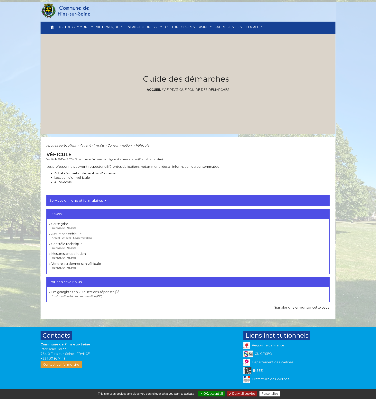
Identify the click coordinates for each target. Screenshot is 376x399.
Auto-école (63, 182)
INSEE (258, 371)
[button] (52, 28)
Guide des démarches (209, 90)
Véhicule (142, 145)
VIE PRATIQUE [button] (108, 27)
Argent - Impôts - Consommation (106, 145)
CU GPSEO (263, 354)
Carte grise (59, 224)
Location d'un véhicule (72, 177)
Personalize (269, 393)
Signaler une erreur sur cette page (302, 307)
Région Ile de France (268, 345)
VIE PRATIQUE (175, 90)
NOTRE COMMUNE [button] (74, 27)
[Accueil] (66, 11)
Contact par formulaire (61, 364)
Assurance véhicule (66, 234)
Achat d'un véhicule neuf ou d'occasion (85, 173)
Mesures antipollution (68, 254)
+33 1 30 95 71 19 (53, 358)
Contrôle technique (66, 244)
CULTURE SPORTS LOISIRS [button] (187, 27)
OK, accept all (213, 393)
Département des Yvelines (272, 362)
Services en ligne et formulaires (77, 200)
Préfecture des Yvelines (270, 379)
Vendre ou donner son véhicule (76, 264)
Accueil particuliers (61, 145)
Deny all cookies (243, 393)
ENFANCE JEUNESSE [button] (143, 27)
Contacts (56, 335)
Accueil (154, 90)
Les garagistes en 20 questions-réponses (85, 292)
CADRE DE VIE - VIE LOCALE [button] (237, 27)
